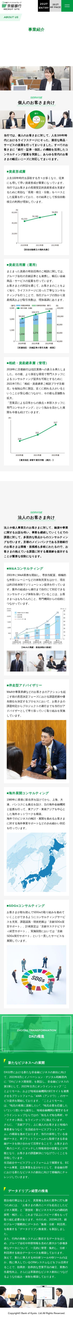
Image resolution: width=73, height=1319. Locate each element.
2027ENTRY (44, 5)
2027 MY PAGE (55, 5)
